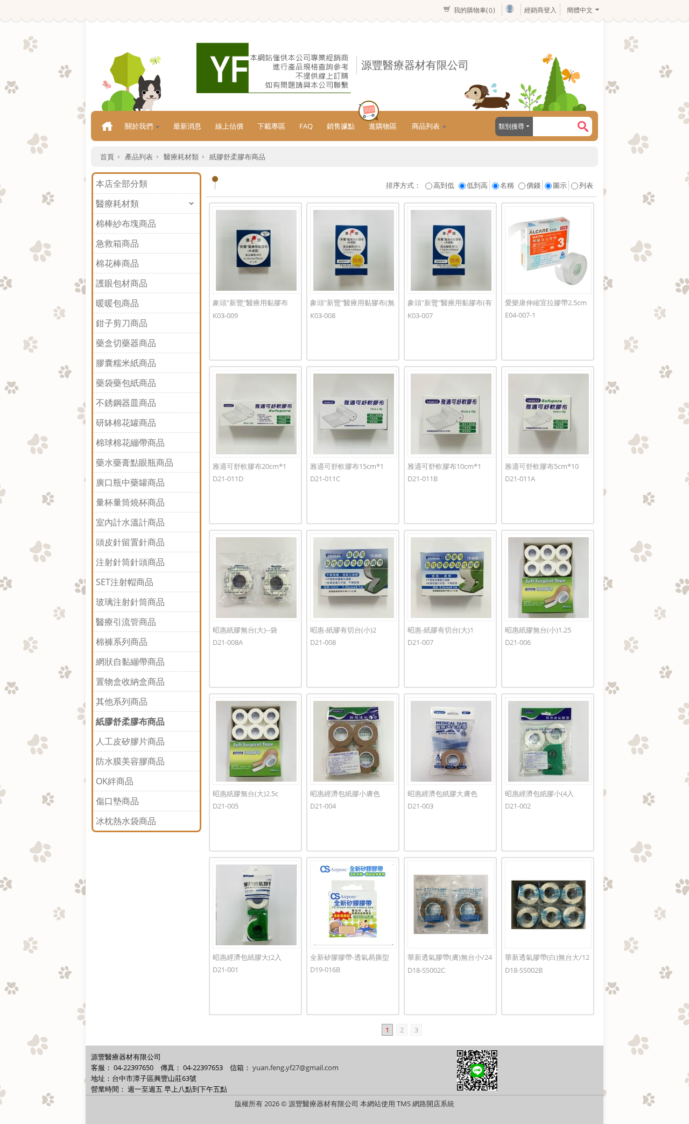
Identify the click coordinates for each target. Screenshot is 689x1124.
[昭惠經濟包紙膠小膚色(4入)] (353, 741)
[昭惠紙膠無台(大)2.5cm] (256, 741)
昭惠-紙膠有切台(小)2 (343, 630)
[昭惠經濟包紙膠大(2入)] (256, 905)
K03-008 (322, 315)
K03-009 (225, 315)
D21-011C (325, 478)
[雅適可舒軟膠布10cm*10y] (450, 414)
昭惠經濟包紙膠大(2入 (247, 957)
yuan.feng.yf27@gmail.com (295, 1067)
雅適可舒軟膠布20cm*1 (249, 466)
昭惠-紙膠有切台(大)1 (440, 630)
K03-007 (420, 315)
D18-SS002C (426, 970)
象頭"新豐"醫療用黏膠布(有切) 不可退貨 (449, 306)
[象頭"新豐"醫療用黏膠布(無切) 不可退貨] (353, 250)
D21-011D (228, 478)
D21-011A (520, 478)
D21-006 (518, 642)
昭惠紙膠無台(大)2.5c (245, 793)
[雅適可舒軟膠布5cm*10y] (548, 414)
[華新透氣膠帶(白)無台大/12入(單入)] (548, 905)
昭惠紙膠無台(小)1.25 (538, 630)
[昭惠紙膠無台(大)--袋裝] (256, 577)
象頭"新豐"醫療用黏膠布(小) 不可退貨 (250, 306)
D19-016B (325, 969)
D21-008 (323, 642)
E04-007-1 (520, 315)
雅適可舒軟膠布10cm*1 (444, 466)
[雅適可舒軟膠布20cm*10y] (256, 414)
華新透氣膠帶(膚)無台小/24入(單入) (449, 960)
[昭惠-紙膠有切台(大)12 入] (450, 577)
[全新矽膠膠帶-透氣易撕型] (353, 905)
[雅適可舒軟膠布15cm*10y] (353, 414)
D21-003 (420, 806)
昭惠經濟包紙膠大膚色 (442, 793)
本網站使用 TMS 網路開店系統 (407, 1103)
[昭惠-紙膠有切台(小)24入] (353, 577)
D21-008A (228, 642)
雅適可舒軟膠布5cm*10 (542, 466)
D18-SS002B (524, 970)
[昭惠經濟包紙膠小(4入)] (548, 741)
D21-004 (323, 806)
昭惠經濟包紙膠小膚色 (345, 793)
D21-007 (420, 642)
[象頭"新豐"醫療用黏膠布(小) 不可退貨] (256, 250)
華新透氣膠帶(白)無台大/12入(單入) (547, 960)
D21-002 (518, 806)
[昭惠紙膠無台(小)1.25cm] (548, 577)
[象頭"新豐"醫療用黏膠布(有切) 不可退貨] (450, 250)
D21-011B (422, 478)
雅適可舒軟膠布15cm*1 (347, 466)
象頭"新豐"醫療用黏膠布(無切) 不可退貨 (352, 306)
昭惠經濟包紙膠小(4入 (539, 793)
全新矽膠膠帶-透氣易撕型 (349, 957)
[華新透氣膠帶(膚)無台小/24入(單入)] (450, 905)
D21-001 (225, 969)
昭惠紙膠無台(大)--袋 (245, 630)
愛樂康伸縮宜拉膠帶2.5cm (546, 302)
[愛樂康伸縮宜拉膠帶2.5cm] (548, 250)
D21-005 (225, 806)
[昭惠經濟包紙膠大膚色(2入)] (450, 741)
